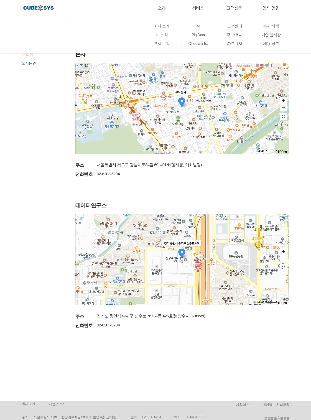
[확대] (283, 100)
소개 (162, 7)
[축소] (283, 108)
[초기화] (283, 116)
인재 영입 (271, 7)
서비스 (198, 7)
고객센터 (234, 7)
